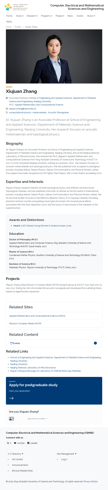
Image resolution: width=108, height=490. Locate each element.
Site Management (65, 454)
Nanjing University (18, 364)
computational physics (20, 112)
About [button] (90, 16)
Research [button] (31, 16)
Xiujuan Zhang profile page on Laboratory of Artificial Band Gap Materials (45, 371)
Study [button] (19, 16)
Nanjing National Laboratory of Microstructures (33, 367)
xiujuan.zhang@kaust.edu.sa (22, 108)
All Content (17, 459)
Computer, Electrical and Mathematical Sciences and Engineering (77, 7)
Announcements (20, 465)
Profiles (18, 27)
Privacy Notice (91, 481)
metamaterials (40, 112)
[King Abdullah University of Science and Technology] (16, 7)
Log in (64, 459)
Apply (9, 21)
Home (9, 16)
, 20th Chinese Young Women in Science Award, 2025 (42, 225)
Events (80, 16)
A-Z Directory (14, 454)
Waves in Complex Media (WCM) (25, 323)
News (70, 16)
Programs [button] (45, 16)
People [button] (59, 16)
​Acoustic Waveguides (58, 112)
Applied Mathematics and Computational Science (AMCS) (37, 316)
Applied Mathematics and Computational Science (39, 104)
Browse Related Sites (22, 470)
